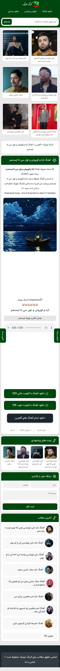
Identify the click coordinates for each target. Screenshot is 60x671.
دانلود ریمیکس (30, 11)
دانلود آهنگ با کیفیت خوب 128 (28, 405)
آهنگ (37, 169)
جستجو (7, 22)
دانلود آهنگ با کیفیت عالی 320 (28, 393)
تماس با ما (30, 662)
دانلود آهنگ (47, 11)
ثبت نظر (30, 507)
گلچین (38, 145)
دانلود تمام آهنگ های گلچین (30, 418)
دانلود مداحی (13, 11)
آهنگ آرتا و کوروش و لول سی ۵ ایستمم (30, 160)
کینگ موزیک (48, 145)
